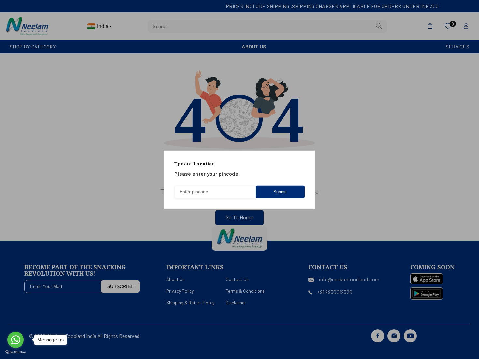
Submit (280, 191)
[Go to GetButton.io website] (15, 352)
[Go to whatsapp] (15, 340)
